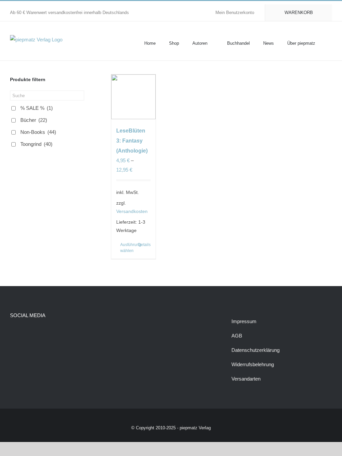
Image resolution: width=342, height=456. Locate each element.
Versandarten (246, 379)
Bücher (33, 120)
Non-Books (38, 132)
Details (144, 244)
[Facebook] (13, 332)
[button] (330, 42)
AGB (236, 335)
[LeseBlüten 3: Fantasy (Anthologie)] (133, 96)
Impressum (243, 321)
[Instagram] (24, 332)
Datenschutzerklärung (255, 350)
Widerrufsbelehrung (252, 364)
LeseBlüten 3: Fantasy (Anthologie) (132, 141)
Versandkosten (132, 211)
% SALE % (36, 108)
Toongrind (36, 144)
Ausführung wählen (126, 247)
